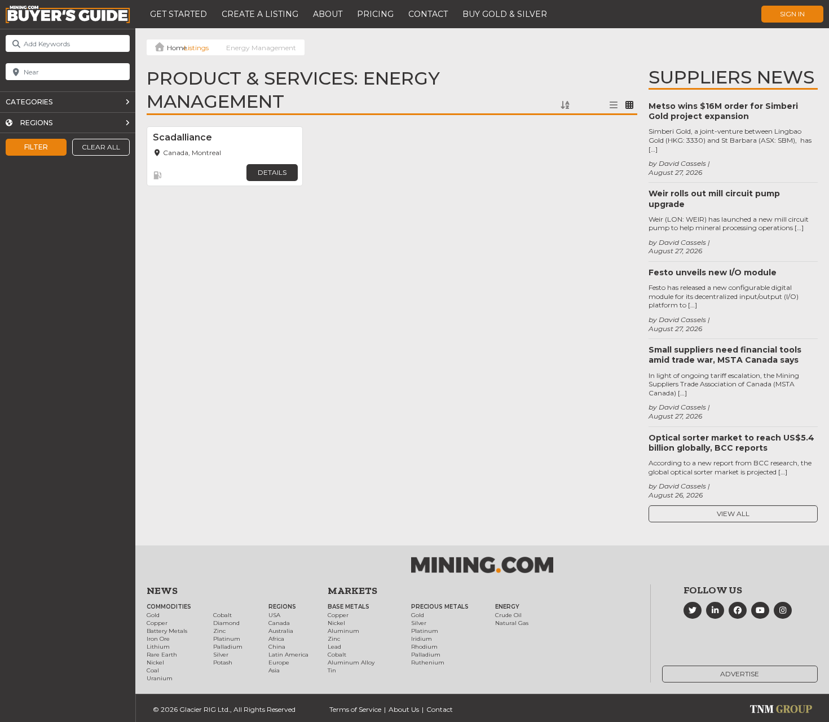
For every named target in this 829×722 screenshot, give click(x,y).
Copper (157, 623)
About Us (404, 709)
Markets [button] (352, 590)
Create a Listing (260, 14)
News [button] (162, 590)
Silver (220, 654)
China (276, 646)
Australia (280, 631)
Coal (153, 670)
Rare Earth (162, 654)
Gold (153, 615)
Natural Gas (511, 623)
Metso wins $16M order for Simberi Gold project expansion (723, 111)
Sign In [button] (792, 14)
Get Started (178, 14)
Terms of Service (355, 709)
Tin (332, 670)
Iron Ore (158, 638)
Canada (279, 623)
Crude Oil (508, 615)
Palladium (227, 646)
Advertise (739, 674)
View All (733, 513)
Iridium (421, 638)
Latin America (288, 654)
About (327, 14)
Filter (36, 147)
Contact (428, 14)
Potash (222, 662)
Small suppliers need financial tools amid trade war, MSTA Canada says (725, 355)
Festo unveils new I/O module (713, 272)
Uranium (160, 678)
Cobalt (222, 615)
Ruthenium (427, 662)
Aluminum (343, 631)
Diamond (226, 623)
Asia (274, 670)
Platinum (226, 638)
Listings (196, 47)
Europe (278, 662)
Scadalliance (182, 137)
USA (274, 615)
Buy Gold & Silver (504, 14)
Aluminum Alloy (351, 662)
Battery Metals (167, 631)
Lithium (158, 646)
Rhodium (424, 646)
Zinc (219, 631)
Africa (276, 638)
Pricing (375, 14)
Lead (334, 646)
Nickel (155, 662)
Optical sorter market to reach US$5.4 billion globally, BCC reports (731, 443)
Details (272, 172)
